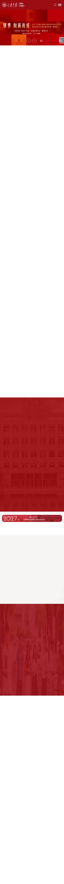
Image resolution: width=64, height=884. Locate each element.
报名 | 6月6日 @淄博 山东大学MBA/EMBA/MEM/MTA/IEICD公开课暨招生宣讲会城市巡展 (31, 465)
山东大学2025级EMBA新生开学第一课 (32, 334)
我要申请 (30, 528)
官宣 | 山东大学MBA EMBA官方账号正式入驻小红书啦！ (30, 103)
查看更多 (58, 56)
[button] (29, 41)
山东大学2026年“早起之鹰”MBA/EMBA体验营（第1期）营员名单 (31, 430)
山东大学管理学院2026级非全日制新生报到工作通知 (28, 193)
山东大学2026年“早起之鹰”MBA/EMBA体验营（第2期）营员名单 (31, 412)
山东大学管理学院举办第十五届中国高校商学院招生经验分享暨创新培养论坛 (31, 160)
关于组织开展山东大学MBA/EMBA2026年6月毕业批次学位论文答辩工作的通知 (31, 233)
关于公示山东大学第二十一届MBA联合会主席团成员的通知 (31, 206)
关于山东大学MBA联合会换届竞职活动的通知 (24, 218)
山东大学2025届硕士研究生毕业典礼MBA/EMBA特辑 (32, 374)
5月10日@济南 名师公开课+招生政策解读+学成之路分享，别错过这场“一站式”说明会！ (31, 483)
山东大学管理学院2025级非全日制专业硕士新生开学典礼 (32, 293)
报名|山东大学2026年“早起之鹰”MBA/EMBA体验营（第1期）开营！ (30, 448)
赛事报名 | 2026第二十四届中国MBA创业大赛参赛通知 (29, 247)
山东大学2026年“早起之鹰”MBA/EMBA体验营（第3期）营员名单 (31, 501)
